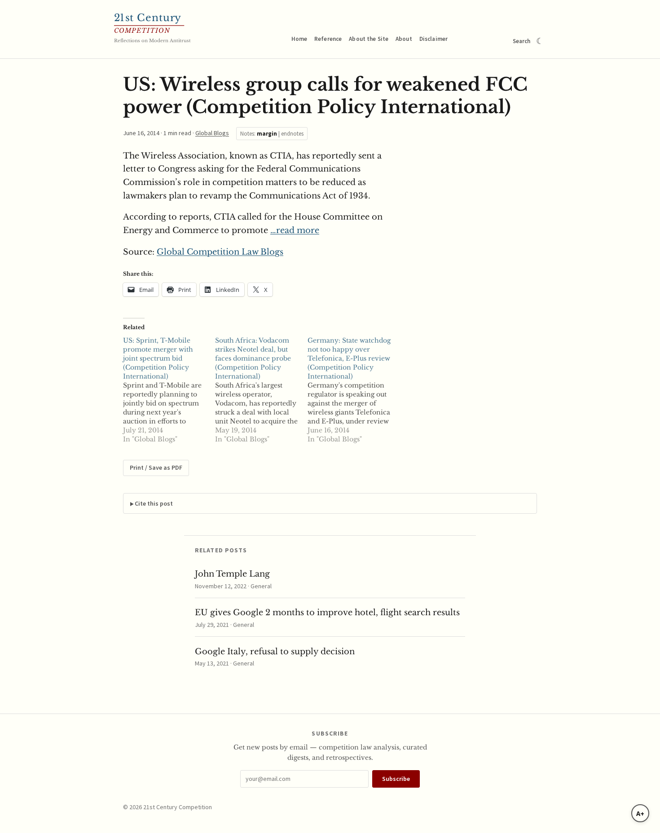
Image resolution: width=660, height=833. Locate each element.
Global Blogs (212, 133)
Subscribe (396, 779)
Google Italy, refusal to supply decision (275, 652)
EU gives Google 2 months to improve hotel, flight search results (327, 612)
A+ (640, 813)
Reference (328, 39)
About (404, 39)
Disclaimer (433, 39)
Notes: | (272, 133)
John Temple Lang (232, 574)
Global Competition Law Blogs (220, 252)
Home (299, 39)
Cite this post (154, 503)
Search (522, 41)
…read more (294, 230)
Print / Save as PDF (156, 467)
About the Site (368, 39)
